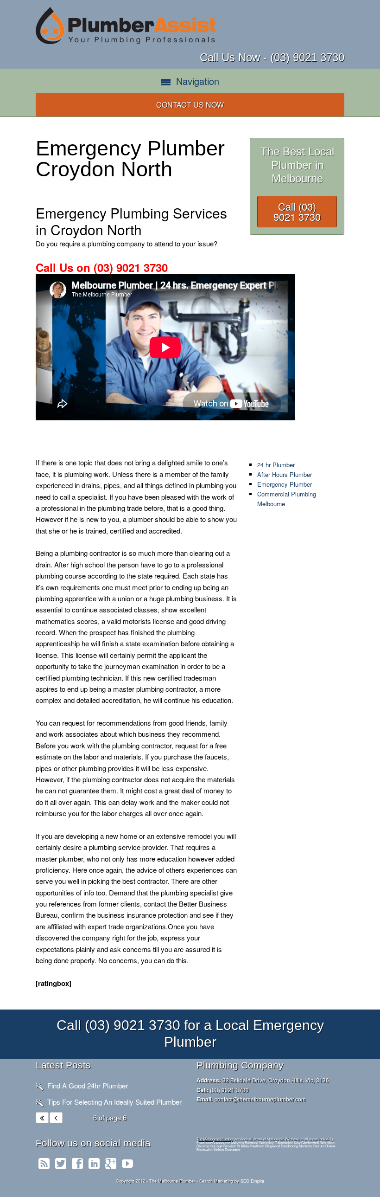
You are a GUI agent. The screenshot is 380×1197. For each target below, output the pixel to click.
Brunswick (204, 1149)
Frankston (204, 1142)
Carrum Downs (324, 1145)
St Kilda (243, 1145)
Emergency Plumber (284, 484)
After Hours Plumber (284, 474)
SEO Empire (252, 1181)
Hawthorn (257, 1145)
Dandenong (289, 1145)
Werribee (327, 1142)
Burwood (251, 1142)
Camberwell (310, 1142)
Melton (219, 1149)
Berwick (229, 1145)
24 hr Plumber (276, 464)
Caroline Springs (209, 1145)
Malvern (237, 1142)
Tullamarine (284, 1142)
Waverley (266, 1142)
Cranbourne (221, 1142)
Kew (297, 1142)
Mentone (305, 1145)
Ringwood (272, 1145)
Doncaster (233, 1149)
